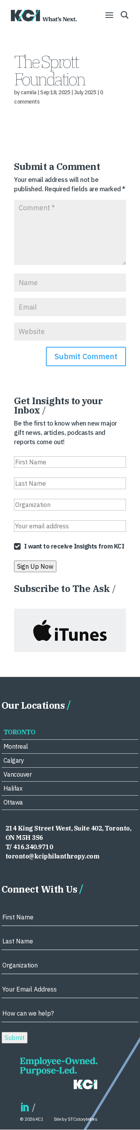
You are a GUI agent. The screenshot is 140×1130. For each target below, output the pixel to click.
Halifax (13, 788)
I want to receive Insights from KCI (74, 546)
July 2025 (85, 92)
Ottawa (13, 802)
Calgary (14, 760)
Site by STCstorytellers (76, 1119)
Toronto (19, 732)
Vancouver (18, 774)
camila (29, 92)
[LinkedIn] (24, 1108)
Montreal (16, 746)
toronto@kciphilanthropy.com (52, 856)
